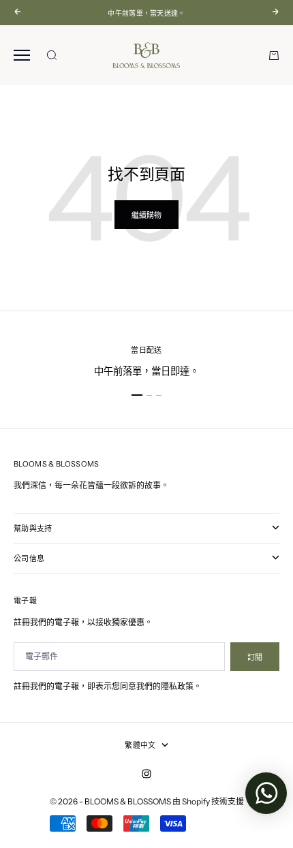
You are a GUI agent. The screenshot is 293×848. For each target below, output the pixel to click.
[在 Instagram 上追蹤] (146, 773)
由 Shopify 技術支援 (208, 801)
